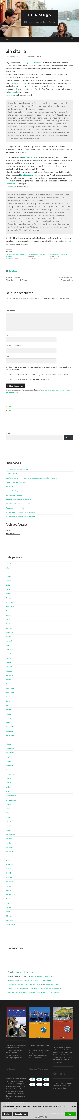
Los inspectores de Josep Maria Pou (18, 499)
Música (8, 744)
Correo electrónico (14, 345)
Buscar (8, 434)
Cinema (8, 576)
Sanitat (8, 826)
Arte (7, 568)
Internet (8, 718)
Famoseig (9, 662)
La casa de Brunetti (52, 984)
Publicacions (10, 774)
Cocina (8, 585)
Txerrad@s (39, 15)
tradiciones (9, 881)
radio (7, 791)
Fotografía (9, 675)
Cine (7, 572)
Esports (8, 658)
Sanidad (8, 821)
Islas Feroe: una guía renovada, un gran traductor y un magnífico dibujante (31, 478)
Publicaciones (10, 770)
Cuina (8, 611)
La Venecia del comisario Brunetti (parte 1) (20, 516)
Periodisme (10, 748)
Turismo (8, 890)
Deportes (9, 628)
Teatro (8, 860)
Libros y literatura (12, 727)
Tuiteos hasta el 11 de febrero (17, 279)
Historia (8, 705)
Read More (20, 1109)
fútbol (8, 684)
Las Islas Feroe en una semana (50, 988)
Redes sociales (11, 800)
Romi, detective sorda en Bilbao (17, 469)
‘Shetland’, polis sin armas (14, 495)
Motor (8, 740)
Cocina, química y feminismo (16, 482)
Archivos (9, 530)
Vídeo (8, 912)
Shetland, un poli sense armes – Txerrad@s (22, 988)
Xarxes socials (10, 924)
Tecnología (9, 864)
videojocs (9, 916)
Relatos (8, 804)
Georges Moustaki (31, 62)
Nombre (9, 335)
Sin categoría (10, 834)
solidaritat (9, 851)
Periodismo (13, 271)
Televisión (9, 877)
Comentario (11, 310)
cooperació (9, 602)
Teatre (8, 856)
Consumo (9, 598)
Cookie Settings (20, 1114)
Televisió (9, 869)
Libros (8, 722)
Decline (7, 1114)
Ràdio (8, 787)
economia (9, 641)
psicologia (9, 765)
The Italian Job (45, 980)
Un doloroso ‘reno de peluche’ (16, 508)
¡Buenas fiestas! (11, 474)
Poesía (8, 757)
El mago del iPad (66, 279)
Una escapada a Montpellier (59, 254)
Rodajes (8, 817)
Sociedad (9, 839)
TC (23, 56)
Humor (8, 710)
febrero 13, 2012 (12, 56)
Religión (8, 813)
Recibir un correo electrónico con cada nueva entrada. (29, 379)
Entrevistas (10, 654)
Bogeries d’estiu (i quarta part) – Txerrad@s (23, 980)
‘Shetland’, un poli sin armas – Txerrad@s (22, 992)
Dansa (8, 619)
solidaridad (9, 847)
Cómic (8, 589)
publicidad (9, 778)
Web (7, 356)
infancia (8, 714)
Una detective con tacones (36, 254)
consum (8, 594)
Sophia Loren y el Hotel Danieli (23, 972)
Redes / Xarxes (11, 796)
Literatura (9, 731)
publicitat (9, 783)
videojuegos (10, 920)
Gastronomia (10, 688)
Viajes (8, 903)
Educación (9, 649)
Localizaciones (11, 735)
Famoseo (9, 667)
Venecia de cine (11, 899)
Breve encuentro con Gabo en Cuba (18, 504)
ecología (8, 636)
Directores (9, 632)
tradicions (9, 886)
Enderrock (12, 92)
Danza (8, 624)
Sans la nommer (20, 83)
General (8, 697)
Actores (8, 563)
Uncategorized (11, 894)
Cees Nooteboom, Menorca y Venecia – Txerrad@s (25, 984)
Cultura (8, 615)
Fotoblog (9, 671)
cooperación (10, 606)
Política (8, 761)
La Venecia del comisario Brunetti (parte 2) (20, 512)
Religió (8, 808)
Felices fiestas (10, 486)
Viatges (8, 907)
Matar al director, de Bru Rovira (17, 491)
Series (8, 830)
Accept (70, 1114)
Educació (9, 645)
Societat (8, 843)
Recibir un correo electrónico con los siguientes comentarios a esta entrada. (38, 374)
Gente (8, 701)
